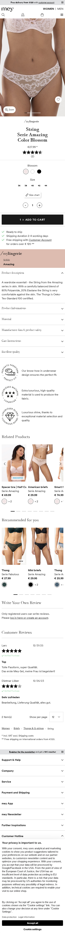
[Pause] (62, 2)
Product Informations (14, 308)
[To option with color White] (32, 172)
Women (48, 8)
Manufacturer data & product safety (22, 330)
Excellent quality (11, 352)
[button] (32, 154)
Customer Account (40, 240)
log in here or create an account (29, 617)
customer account (46, 2)
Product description (13, 273)
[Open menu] (61, 15)
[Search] (4, 15)
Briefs (17, 728)
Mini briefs (34, 570)
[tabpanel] (14, 475)
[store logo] (7, 10)
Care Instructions (11, 341)
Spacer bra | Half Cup (14, 487)
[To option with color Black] (39, 172)
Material (6, 319)
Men (60, 8)
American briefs (38, 487)
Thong (6, 570)
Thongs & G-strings (34, 728)
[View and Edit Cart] (42, 15)
